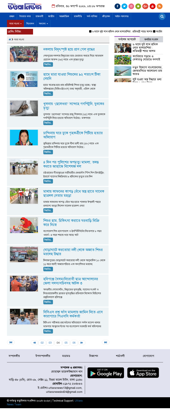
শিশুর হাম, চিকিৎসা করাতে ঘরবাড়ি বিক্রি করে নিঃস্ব (71, 222)
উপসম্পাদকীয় (43, 356)
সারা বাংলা (14, 23)
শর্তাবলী (120, 356)
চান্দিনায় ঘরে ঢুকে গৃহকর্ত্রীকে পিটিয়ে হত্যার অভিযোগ (73, 135)
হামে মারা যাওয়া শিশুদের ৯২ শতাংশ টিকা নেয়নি (71, 76)
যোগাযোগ (148, 356)
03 (50, 342)
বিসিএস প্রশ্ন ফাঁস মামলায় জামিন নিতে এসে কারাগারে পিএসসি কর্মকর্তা (73, 314)
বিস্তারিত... (48, 64)
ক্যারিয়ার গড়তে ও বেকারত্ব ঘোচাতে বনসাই (146, 57)
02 (42, 342)
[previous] (34, 342)
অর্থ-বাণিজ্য (92, 16)
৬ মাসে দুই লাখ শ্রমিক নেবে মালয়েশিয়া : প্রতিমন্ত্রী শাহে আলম (118, 31)
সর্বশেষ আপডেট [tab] (127, 39)
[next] (81, 342)
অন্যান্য (42, 23)
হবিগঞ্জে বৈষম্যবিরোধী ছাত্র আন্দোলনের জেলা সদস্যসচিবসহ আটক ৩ (70, 281)
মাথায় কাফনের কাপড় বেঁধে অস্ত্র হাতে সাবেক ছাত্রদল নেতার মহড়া (73, 193)
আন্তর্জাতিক (64, 16)
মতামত (66, 356)
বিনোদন (30, 23)
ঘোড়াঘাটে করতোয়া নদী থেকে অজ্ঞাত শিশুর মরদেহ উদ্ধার (73, 252)
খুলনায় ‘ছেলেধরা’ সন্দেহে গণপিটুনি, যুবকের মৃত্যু (73, 106)
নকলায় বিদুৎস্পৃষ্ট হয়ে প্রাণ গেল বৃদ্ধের (69, 49)
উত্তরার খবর (25, 16)
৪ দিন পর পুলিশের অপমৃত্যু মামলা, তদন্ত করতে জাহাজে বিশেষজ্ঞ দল (71, 164)
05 (66, 342)
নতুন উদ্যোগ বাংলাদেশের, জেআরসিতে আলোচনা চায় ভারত (147, 71)
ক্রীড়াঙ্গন (106, 16)
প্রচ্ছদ (11, 16)
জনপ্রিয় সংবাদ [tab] (151, 39)
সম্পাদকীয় (14, 356)
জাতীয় (51, 16)
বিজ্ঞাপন (93, 356)
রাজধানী (39, 16)
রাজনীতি (78, 16)
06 (74, 342)
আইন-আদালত (121, 16)
